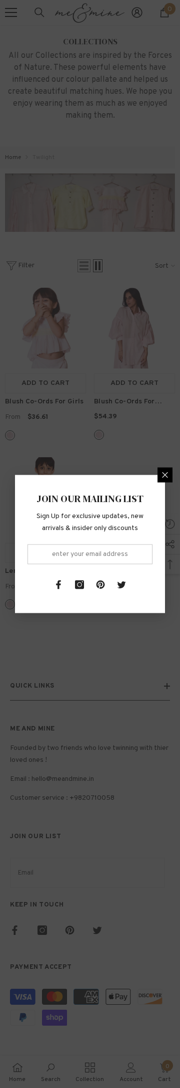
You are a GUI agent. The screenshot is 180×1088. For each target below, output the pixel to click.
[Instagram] (79, 584)
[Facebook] (58, 584)
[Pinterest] (100, 584)
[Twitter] (121, 584)
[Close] (165, 475)
